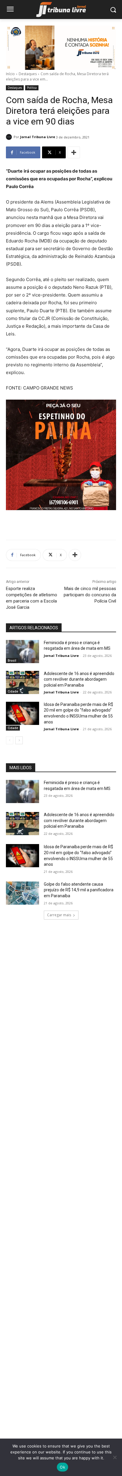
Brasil (12, 660)
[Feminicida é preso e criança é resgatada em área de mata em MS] (22, 651)
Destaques (28, 73)
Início (10, 73)
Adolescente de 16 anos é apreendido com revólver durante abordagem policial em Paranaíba (79, 679)
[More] (74, 152)
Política (32, 88)
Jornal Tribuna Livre (37, 137)
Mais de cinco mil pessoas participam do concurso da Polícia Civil (90, 595)
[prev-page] (9, 740)
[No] (115, 1457)
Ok (62, 1467)
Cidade (13, 691)
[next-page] (19, 740)
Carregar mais (59, 914)
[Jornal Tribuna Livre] (10, 137)
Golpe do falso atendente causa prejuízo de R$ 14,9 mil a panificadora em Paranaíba (78, 890)
